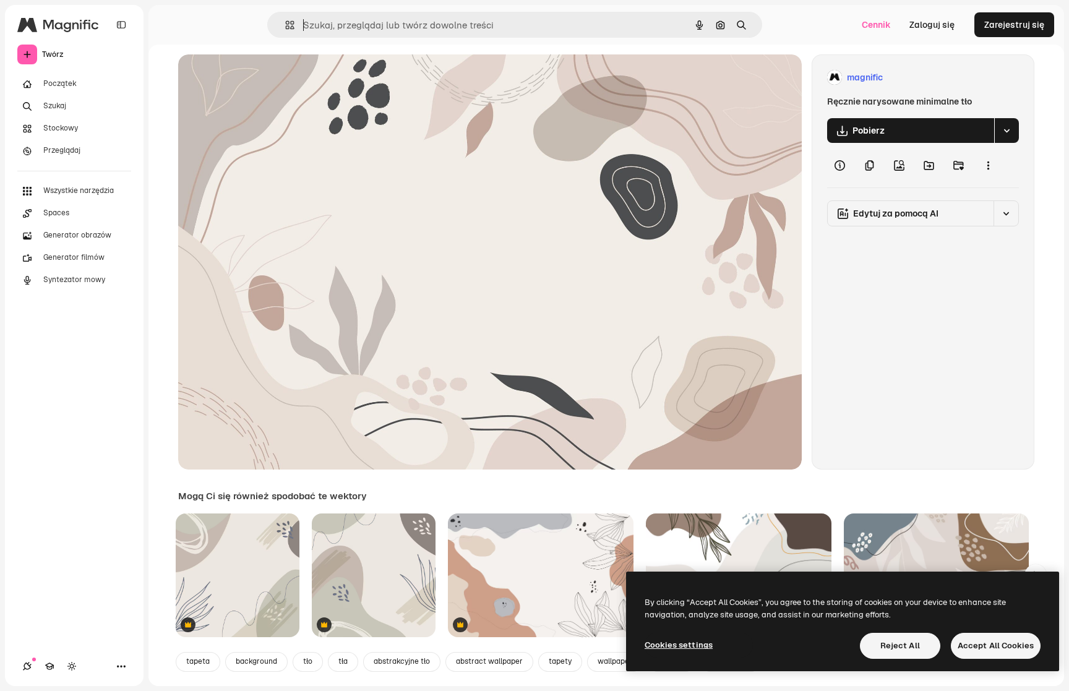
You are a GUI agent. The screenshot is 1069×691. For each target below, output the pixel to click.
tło (307, 661)
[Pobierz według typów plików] (1006, 130)
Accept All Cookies (996, 645)
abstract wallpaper (489, 661)
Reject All (900, 645)
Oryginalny (263, 78)
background (256, 661)
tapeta (198, 661)
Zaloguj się (932, 24)
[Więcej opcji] (988, 165)
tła (343, 661)
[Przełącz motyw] (72, 666)
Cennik (876, 24)
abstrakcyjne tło (402, 661)
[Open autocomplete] (285, 25)
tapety (560, 661)
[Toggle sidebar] (121, 25)
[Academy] (49, 666)
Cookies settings (679, 645)
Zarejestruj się (1014, 24)
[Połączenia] (27, 666)
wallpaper (615, 661)
